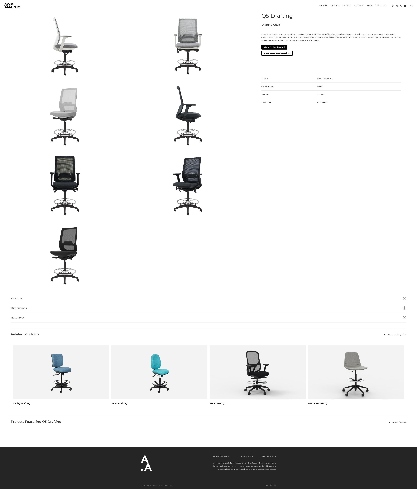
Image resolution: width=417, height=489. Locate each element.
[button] (274, 47)
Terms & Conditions (221, 456)
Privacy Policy (247, 456)
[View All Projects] (287, 422)
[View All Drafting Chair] (287, 334)
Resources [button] (18, 317)
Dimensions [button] (19, 308)
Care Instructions (268, 456)
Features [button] (17, 298)
